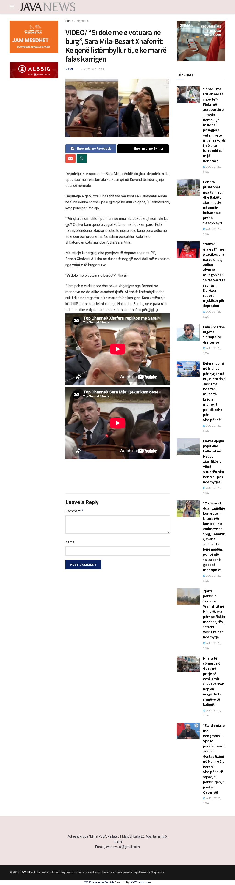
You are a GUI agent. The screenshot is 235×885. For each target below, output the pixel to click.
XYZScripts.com (141, 882)
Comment (74, 511)
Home (69, 20)
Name (69, 542)
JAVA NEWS (27, 872)
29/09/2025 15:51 (92, 69)
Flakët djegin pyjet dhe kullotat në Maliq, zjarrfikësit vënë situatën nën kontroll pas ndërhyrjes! (213, 461)
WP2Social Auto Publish (99, 882)
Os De (69, 69)
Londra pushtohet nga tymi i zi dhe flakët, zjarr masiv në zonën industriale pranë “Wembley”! (213, 202)
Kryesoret (83, 20)
